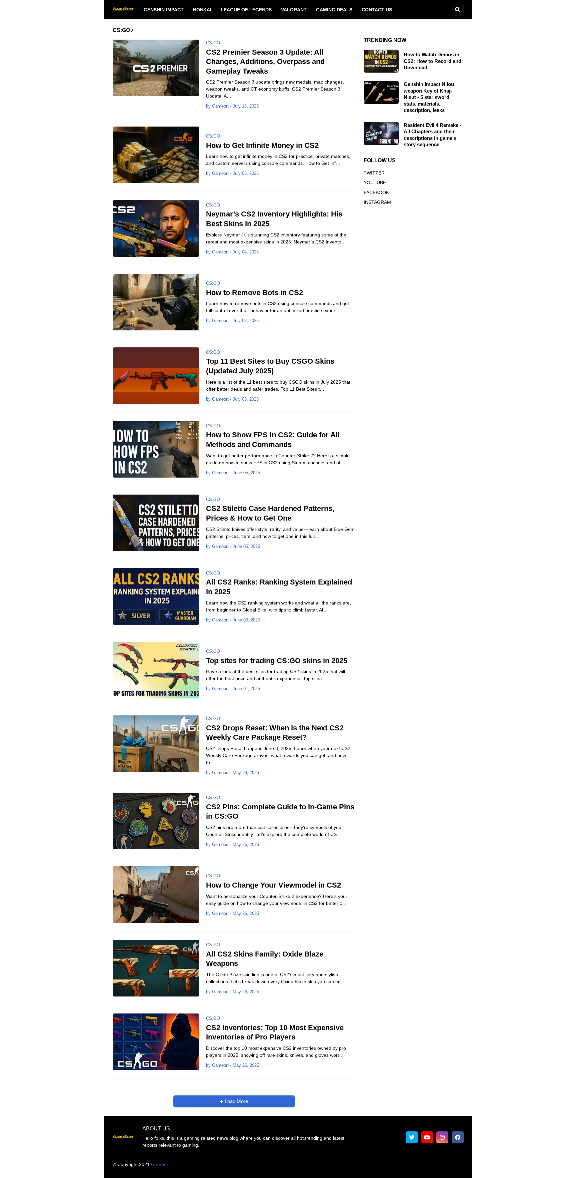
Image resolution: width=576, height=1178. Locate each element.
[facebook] (458, 1137)
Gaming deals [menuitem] (334, 9)
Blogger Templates (294, 1164)
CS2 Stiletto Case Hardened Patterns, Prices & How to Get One (270, 513)
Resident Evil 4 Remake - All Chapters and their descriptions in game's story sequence (432, 135)
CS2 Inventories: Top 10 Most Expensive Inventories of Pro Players (275, 1032)
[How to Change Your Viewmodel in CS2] (156, 894)
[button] (458, 10)
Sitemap (455, 1171)
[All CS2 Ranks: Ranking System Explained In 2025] (156, 596)
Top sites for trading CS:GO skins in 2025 (276, 660)
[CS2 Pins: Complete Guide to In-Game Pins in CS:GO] (156, 821)
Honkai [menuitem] (202, 9)
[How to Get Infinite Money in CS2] (156, 155)
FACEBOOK (376, 192)
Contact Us (426, 1171)
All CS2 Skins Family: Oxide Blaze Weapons (264, 959)
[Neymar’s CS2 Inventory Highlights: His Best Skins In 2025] (156, 228)
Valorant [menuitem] (294, 9)
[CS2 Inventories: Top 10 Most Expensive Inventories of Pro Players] (156, 1041)
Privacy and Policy (387, 1171)
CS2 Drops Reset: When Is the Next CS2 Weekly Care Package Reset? (275, 733)
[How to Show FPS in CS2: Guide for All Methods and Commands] (156, 449)
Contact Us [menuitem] (377, 9)
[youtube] (427, 1137)
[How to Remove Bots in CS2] (156, 302)
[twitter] (412, 1137)
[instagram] (442, 1137)
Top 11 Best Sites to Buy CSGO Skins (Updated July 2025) (270, 366)
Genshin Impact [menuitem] (164, 9)
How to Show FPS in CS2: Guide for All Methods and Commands (273, 440)
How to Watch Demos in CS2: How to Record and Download (432, 61)
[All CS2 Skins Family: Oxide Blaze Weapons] (156, 968)
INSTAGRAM (377, 202)
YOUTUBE (375, 182)
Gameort (160, 1164)
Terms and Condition (307, 1171)
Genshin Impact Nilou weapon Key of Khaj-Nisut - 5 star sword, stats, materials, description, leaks (429, 97)
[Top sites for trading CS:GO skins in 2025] (156, 670)
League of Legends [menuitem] (246, 9)
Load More (235, 1101)
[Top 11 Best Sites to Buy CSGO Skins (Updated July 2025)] (156, 375)
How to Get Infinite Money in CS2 (262, 145)
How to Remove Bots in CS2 (254, 292)
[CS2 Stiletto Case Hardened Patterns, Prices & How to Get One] (156, 523)
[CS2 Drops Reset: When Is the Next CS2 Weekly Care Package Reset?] (156, 743)
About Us (267, 1171)
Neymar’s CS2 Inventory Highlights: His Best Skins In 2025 (274, 219)
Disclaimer (349, 1171)
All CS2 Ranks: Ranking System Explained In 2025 (279, 587)
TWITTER (374, 173)
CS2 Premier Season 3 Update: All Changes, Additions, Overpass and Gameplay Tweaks (265, 61)
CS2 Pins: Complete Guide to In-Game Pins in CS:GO (280, 812)
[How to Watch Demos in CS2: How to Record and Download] (381, 61)
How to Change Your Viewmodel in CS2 (273, 885)
